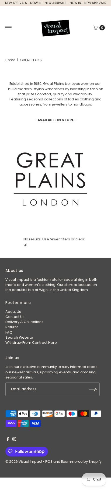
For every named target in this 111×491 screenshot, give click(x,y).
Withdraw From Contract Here (31, 342)
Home (10, 60)
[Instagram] (14, 440)
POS (49, 461)
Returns (12, 327)
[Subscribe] (93, 389)
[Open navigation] (8, 27)
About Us (13, 311)
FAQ (8, 332)
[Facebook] (8, 440)
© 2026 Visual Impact (23, 461)
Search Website (19, 337)
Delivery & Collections (24, 322)
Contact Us (15, 316)
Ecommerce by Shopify (81, 461)
